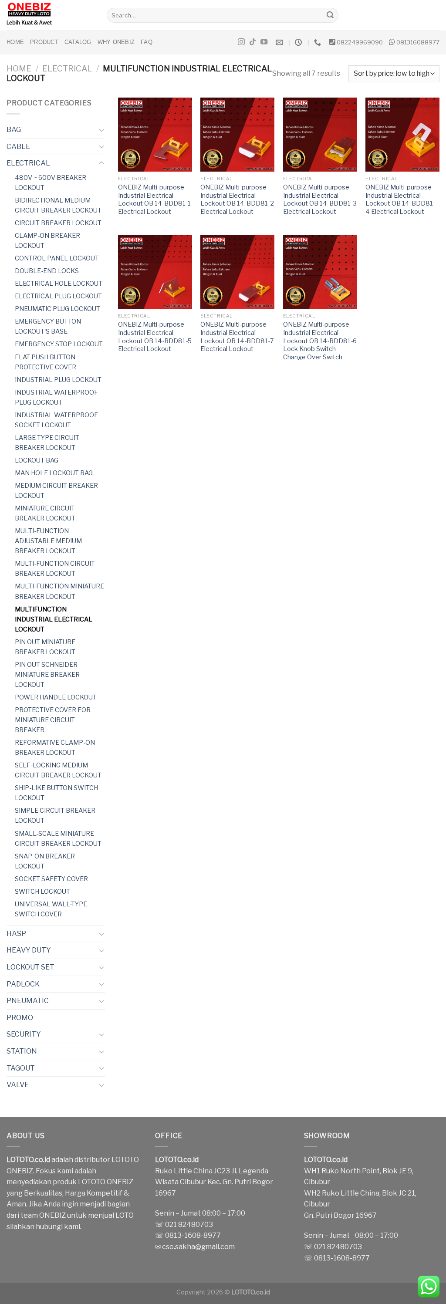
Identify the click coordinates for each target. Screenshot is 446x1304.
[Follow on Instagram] (241, 42)
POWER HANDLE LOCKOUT (56, 697)
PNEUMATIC (28, 1001)
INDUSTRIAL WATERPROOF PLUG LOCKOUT (56, 397)
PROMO (20, 1017)
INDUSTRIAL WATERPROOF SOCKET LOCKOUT (56, 420)
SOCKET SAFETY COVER (51, 879)
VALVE (18, 1085)
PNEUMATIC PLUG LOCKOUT (57, 309)
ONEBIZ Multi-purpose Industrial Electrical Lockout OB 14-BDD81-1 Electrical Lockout (154, 199)
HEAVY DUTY (29, 950)
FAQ (146, 42)
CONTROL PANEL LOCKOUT (57, 258)
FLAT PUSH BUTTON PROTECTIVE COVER (45, 362)
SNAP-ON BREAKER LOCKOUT (45, 861)
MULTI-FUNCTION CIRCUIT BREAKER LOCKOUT (55, 569)
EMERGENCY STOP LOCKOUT (59, 344)
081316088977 (417, 42)
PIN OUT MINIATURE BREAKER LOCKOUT (45, 647)
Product (44, 42)
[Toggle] (101, 130)
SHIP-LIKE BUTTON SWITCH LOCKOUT (56, 793)
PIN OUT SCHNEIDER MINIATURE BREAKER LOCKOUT (47, 675)
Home (15, 42)
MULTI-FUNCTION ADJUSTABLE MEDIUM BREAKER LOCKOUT (48, 541)
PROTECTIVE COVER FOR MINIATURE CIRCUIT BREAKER (53, 720)
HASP (16, 933)
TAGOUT (21, 1068)
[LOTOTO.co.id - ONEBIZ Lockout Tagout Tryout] (50, 15)
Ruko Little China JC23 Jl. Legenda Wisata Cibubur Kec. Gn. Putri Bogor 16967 (214, 1182)
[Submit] (330, 15)
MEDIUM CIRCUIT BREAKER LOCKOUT (56, 491)
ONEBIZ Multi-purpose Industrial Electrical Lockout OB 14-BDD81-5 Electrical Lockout (155, 337)
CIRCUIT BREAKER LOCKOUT (58, 223)
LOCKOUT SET (30, 967)
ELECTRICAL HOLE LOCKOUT (58, 283)
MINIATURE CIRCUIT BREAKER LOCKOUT (45, 513)
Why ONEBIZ (116, 42)
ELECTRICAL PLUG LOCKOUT (58, 296)
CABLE (18, 146)
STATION (22, 1051)
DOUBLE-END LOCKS (47, 271)
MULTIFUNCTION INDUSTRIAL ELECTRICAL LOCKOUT (53, 619)
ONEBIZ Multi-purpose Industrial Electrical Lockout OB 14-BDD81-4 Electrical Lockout (400, 199)
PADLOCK (23, 984)
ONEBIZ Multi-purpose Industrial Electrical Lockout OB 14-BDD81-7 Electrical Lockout (237, 337)
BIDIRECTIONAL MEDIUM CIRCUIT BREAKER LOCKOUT (58, 205)
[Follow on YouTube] (263, 42)
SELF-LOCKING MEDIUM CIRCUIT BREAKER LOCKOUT (58, 770)
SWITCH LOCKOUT (42, 891)
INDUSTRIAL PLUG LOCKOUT (58, 380)
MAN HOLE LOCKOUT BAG (54, 473)
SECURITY (24, 1034)
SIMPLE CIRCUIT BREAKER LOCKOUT (55, 815)
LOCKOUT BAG (36, 460)
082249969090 (360, 42)
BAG (14, 129)
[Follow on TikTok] (252, 42)
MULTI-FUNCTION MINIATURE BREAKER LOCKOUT (59, 591)
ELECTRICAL (67, 69)
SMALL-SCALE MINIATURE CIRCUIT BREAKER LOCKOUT (58, 839)
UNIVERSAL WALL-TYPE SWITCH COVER (51, 909)
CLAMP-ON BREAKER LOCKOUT (47, 241)
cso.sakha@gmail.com (198, 1247)
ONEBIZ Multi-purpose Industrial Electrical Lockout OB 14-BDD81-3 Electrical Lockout (320, 199)
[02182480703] (318, 42)
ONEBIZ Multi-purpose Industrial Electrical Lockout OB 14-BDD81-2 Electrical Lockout (237, 199)
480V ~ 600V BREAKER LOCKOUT (50, 183)
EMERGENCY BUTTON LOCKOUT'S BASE (48, 326)
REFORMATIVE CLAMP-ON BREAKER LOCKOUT (55, 748)
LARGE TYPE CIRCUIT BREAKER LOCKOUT (47, 443)
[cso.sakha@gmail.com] (280, 42)
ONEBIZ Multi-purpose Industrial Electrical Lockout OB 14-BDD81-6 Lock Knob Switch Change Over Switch (320, 341)
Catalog (77, 42)
